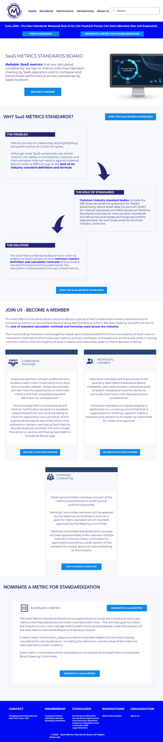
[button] (85, 11)
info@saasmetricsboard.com (23, 716)
